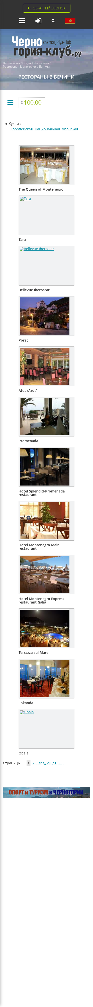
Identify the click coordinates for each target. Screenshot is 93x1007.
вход (38, 20)
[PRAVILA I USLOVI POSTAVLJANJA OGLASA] (70, 21)
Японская (70, 129)
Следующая (46, 763)
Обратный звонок (49, 8)
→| (61, 763)
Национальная (47, 129)
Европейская (22, 129)
